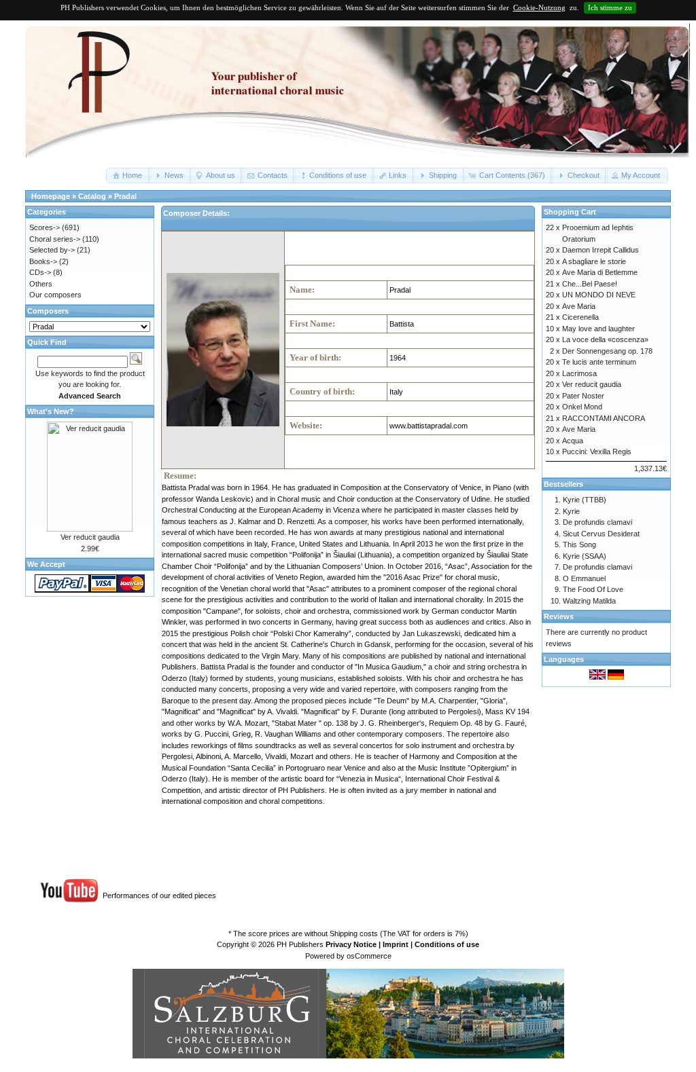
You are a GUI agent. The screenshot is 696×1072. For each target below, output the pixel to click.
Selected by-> (52, 250)
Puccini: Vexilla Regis (596, 451)
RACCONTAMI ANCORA (603, 418)
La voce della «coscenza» (605, 339)
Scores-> (44, 227)
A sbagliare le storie (594, 261)
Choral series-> (54, 239)
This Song (579, 544)
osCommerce (369, 956)
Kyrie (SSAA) (584, 556)
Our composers (55, 295)
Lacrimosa (579, 373)
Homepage (50, 196)
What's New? (50, 411)
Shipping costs (354, 933)
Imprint (395, 944)
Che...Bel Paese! (589, 284)
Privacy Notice (351, 944)
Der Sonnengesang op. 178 (607, 351)
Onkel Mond (582, 407)
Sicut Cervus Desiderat (601, 534)
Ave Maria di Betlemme (600, 272)
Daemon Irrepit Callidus (600, 250)
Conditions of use (447, 944)
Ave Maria (578, 306)
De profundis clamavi (597, 522)
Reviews (559, 616)
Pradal (125, 196)
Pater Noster (583, 396)
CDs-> (40, 272)
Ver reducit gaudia (90, 537)
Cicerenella (580, 317)
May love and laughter (598, 329)
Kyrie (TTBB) (584, 500)
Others (40, 284)
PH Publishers (300, 944)
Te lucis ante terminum (599, 362)
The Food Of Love (593, 589)
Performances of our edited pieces (159, 895)
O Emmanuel (584, 578)
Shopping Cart (570, 212)
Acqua (572, 441)
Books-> (43, 261)
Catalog (92, 196)
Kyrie (571, 511)
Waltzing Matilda (589, 601)
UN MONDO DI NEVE (599, 295)
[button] (128, 175)
